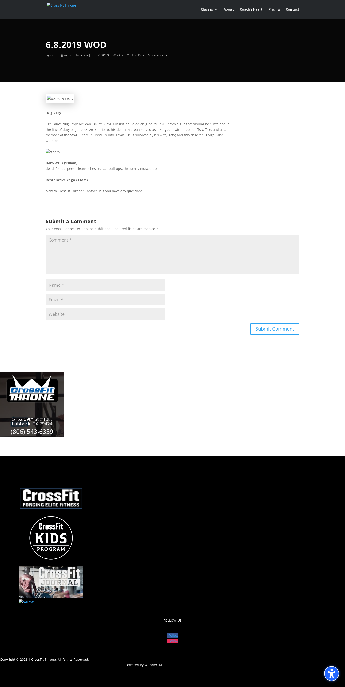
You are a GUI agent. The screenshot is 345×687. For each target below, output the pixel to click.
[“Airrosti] (27, 602)
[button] (331, 673)
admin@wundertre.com (69, 55)
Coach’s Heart (251, 10)
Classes (207, 10)
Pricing (274, 10)
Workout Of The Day (128, 55)
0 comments (157, 55)
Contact (292, 10)
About (229, 10)
